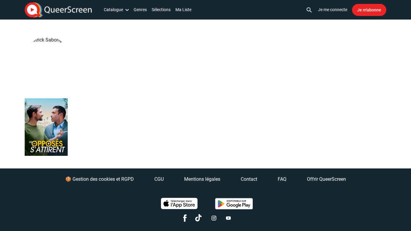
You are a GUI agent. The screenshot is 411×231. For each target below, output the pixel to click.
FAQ (282, 179)
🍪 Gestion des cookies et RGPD (99, 179)
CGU (159, 179)
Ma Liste (183, 9)
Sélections (161, 9)
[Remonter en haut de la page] (383, 215)
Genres (140, 9)
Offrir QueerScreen (326, 179)
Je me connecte (332, 9)
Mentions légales (202, 179)
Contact (249, 179)
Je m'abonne (369, 10)
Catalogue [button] (113, 9)
